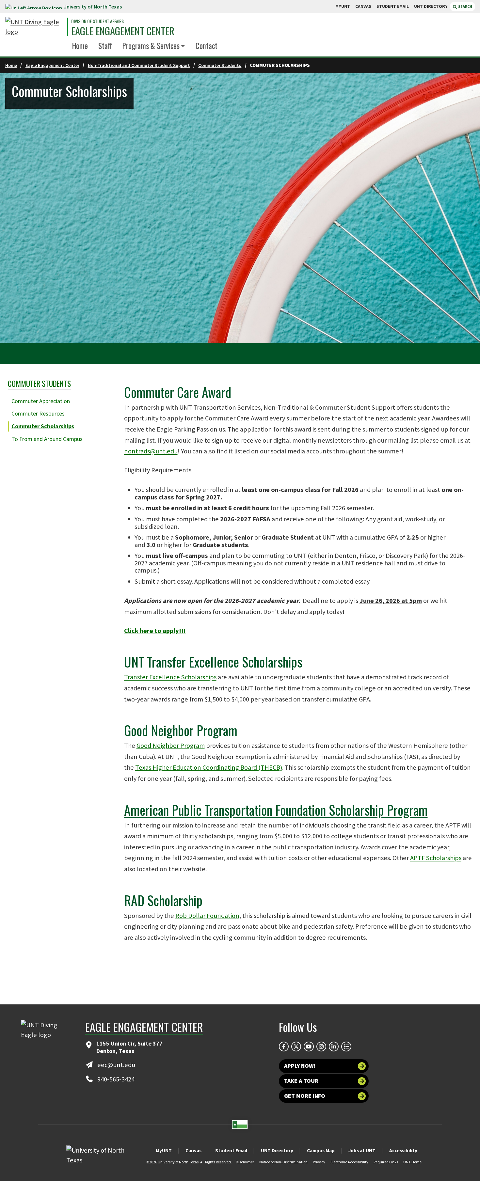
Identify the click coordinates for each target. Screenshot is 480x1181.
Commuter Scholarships (42, 426)
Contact (206, 45)
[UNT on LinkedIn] (334, 1046)
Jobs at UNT (362, 1150)
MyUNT (164, 1150)
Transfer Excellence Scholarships (170, 677)
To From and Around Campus (47, 439)
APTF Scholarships (435, 858)
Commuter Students (219, 65)
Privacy (319, 1161)
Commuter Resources (38, 413)
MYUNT (342, 6)
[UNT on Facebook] (284, 1046)
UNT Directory (277, 1150)
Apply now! (300, 1065)
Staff (105, 45)
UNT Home (412, 1161)
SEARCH (464, 6)
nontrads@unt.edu (151, 451)
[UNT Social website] (346, 1046)
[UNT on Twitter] (296, 1046)
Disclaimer (245, 1161)
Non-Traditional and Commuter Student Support (139, 65)
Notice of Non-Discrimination (283, 1161)
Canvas (193, 1150)
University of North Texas (92, 6)
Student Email (231, 1150)
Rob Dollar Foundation (207, 915)
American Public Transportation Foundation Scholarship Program (276, 810)
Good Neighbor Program (170, 745)
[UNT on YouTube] (308, 1046)
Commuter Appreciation (40, 401)
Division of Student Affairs (97, 21)
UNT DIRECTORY (431, 6)
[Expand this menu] (183, 46)
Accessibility (403, 1150)
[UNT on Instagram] (321, 1046)
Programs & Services (151, 45)
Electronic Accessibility (349, 1161)
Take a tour (301, 1080)
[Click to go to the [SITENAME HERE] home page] (34, 27)
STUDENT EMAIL (392, 6)
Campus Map (321, 1150)
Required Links (386, 1161)
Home (80, 45)
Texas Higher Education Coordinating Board (208, 767)
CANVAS (363, 6)
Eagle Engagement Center (122, 31)
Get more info (304, 1095)
